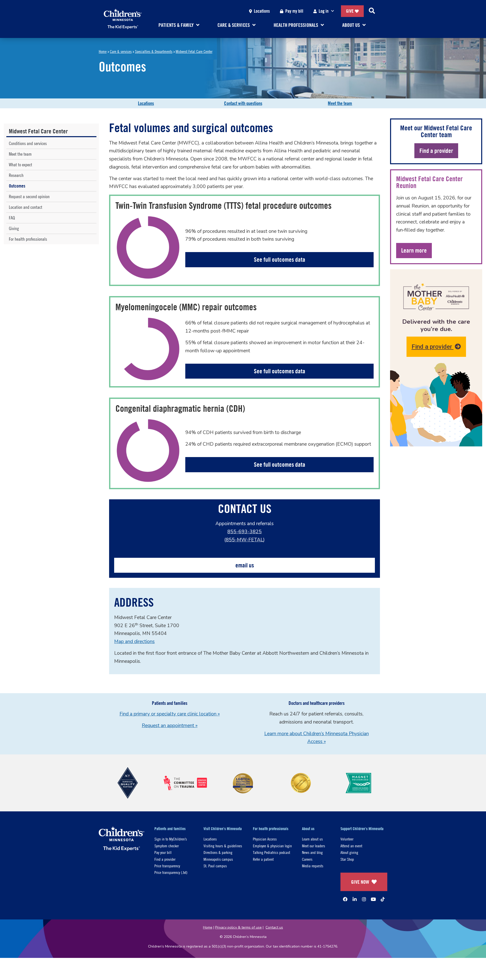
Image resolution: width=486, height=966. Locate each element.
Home (103, 51)
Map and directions (134, 641)
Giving (14, 228)
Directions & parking (218, 852)
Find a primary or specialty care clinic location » (169, 714)
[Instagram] (364, 899)
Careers (307, 859)
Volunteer (346, 838)
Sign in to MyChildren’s (170, 838)
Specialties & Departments (153, 51)
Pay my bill (294, 11)
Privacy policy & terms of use (238, 927)
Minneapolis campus (218, 859)
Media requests (312, 865)
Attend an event (351, 845)
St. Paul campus (215, 865)
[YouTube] (373, 899)
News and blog (312, 852)
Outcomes (17, 186)
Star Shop (347, 859)
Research (16, 175)
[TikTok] (382, 899)
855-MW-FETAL (244, 540)
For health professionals (28, 239)
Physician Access (265, 838)
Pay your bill (163, 852)
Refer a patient (263, 859)
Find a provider (433, 346)
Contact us (274, 927)
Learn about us (312, 838)
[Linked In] (354, 899)
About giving (349, 852)
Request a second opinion (29, 196)
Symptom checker (166, 845)
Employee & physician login (272, 845)
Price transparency (167, 865)
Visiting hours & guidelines (223, 845)
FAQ (12, 217)
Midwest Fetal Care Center (194, 51)
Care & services (121, 51)
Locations (262, 11)
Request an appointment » (169, 725)
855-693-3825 (244, 531)
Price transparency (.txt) (170, 872)
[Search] (372, 11)
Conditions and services (28, 143)
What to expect (20, 164)
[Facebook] (345, 899)
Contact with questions (243, 103)
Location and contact (25, 207)
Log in (324, 11)
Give (350, 11)
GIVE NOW (360, 882)
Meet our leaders (313, 845)
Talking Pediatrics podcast (271, 852)
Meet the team (340, 103)
